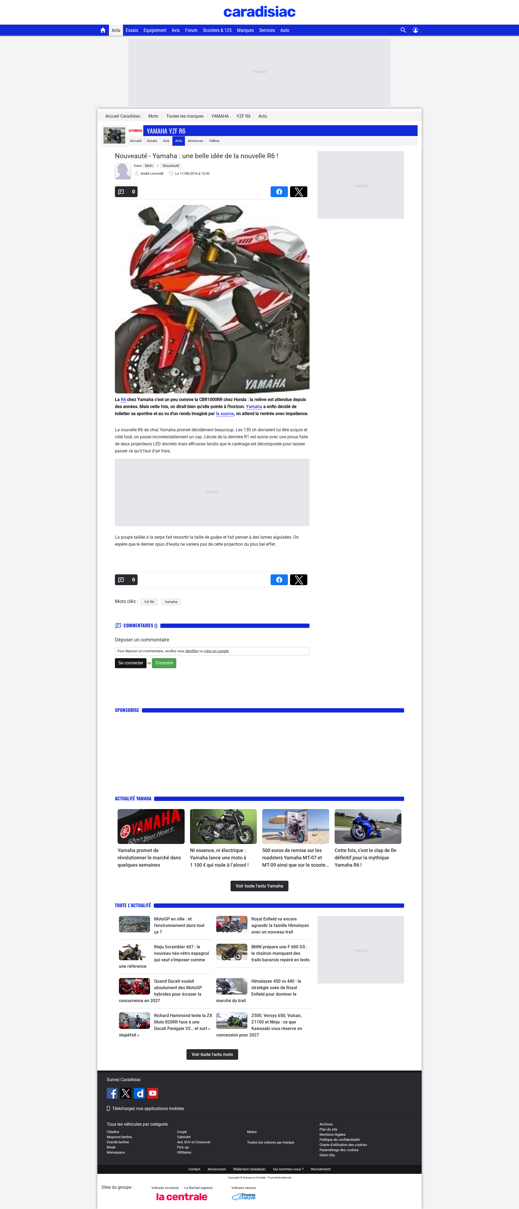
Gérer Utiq (327, 1155)
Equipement (155, 30)
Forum (191, 30)
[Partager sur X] (300, 190)
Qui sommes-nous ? (288, 1169)
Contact (194, 1169)
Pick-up (183, 1147)
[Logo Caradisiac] (259, 22)
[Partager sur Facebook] (280, 190)
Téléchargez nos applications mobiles (148, 1108)
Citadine (113, 1132)
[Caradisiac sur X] (126, 1094)
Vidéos (214, 141)
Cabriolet (184, 1137)
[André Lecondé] (123, 178)
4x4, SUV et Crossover (194, 1142)
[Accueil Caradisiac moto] (103, 30)
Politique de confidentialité (340, 1140)
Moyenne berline (119, 1137)
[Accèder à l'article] (151, 826)
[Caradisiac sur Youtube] (152, 1094)
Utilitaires (184, 1152)
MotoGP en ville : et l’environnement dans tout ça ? (179, 925)
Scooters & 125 (217, 30)
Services (267, 30)
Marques (245, 30)
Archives (326, 1124)
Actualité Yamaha (133, 798)
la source (225, 413)
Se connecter (130, 662)
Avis (176, 30)
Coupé (182, 1132)
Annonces (195, 141)
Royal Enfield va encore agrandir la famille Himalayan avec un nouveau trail (280, 925)
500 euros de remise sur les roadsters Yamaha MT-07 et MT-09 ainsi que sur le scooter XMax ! (294, 858)
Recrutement (321, 1169)
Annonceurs (217, 1169)
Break (111, 1147)
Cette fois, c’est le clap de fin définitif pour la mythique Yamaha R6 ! (365, 857)
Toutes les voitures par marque (270, 1142)
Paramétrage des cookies (339, 1150)
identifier (191, 651)
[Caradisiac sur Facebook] (113, 1094)
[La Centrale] (182, 1202)
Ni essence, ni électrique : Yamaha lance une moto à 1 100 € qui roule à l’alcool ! (219, 857)
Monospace (116, 1152)
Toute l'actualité (133, 905)
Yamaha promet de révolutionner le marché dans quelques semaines (149, 857)
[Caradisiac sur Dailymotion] (140, 1094)
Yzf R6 (149, 602)
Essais (132, 30)
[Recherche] (403, 30)
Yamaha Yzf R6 (166, 130)
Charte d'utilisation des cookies (343, 1145)
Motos (252, 1132)
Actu (116, 30)
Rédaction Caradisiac (249, 1169)
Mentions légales (333, 1134)
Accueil (135, 141)
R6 (123, 399)
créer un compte (216, 651)
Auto (284, 30)
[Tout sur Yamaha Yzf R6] (114, 142)
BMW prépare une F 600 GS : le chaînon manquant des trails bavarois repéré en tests (280, 953)
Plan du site (328, 1129)
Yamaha (254, 406)
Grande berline (118, 1142)
